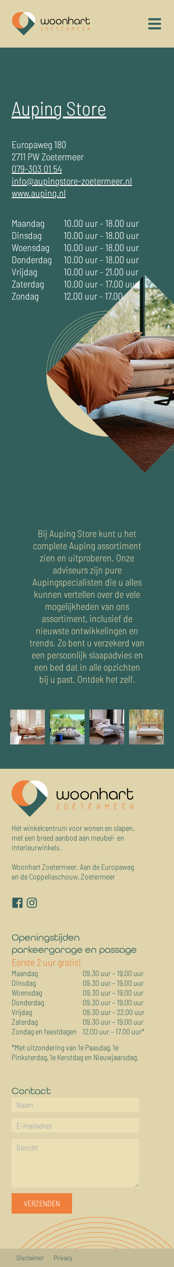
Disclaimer (30, 1257)
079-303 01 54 (37, 168)
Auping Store (59, 107)
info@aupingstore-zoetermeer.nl (72, 180)
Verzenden (42, 1203)
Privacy (63, 1257)
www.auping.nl (39, 193)
